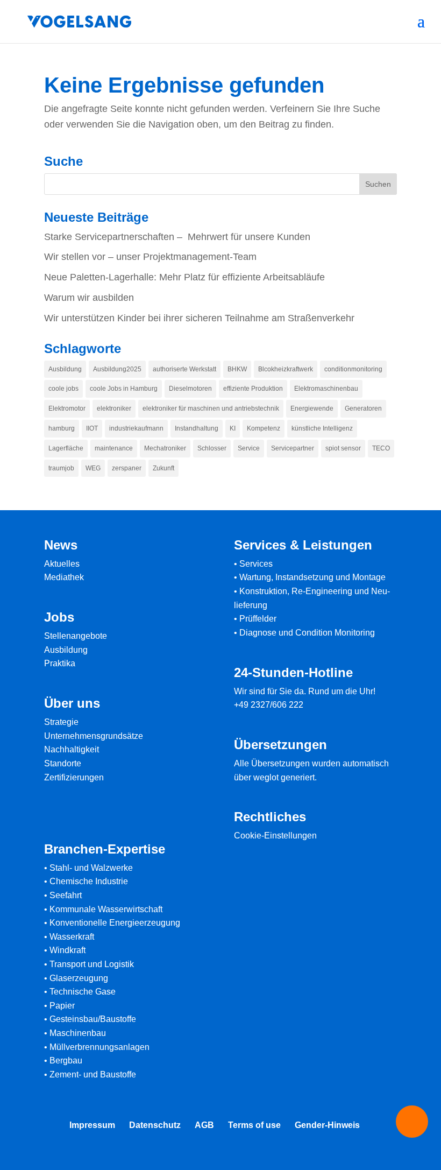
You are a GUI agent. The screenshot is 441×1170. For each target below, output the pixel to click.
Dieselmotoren (190, 388)
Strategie (61, 722)
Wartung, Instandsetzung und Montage (312, 577)
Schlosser (211, 448)
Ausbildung (65, 369)
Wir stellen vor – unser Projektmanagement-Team (150, 256)
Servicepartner (292, 448)
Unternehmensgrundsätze (93, 736)
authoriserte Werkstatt (184, 369)
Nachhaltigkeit (71, 749)
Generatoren (363, 408)
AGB (204, 1125)
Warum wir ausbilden (89, 297)
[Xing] (226, 1158)
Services (256, 563)
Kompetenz (263, 428)
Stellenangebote (75, 635)
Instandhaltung (196, 428)
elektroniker (114, 408)
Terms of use (254, 1125)
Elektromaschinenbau (326, 388)
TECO (381, 448)
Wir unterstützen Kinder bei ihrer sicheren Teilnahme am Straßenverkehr (199, 318)
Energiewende (311, 408)
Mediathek (64, 577)
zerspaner (126, 468)
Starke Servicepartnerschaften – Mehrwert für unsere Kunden (177, 236)
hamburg (61, 428)
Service (249, 448)
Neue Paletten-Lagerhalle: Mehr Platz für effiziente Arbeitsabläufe (184, 277)
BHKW (237, 369)
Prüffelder (257, 618)
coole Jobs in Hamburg (124, 388)
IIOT (92, 428)
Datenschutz (155, 1125)
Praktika (59, 663)
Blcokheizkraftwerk (285, 369)
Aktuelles (62, 563)
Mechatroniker (165, 448)
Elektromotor (67, 408)
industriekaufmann (136, 428)
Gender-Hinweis (327, 1125)
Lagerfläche (65, 448)
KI (233, 428)
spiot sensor (343, 448)
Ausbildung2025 (117, 369)
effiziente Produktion (253, 388)
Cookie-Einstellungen (275, 835)
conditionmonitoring (353, 369)
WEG (93, 468)
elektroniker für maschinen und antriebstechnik (211, 408)
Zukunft (163, 468)
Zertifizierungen (74, 777)
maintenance (114, 448)
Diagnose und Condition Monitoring (307, 632)
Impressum (92, 1125)
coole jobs (63, 388)
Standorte (62, 763)
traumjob (61, 468)
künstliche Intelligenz (322, 428)
